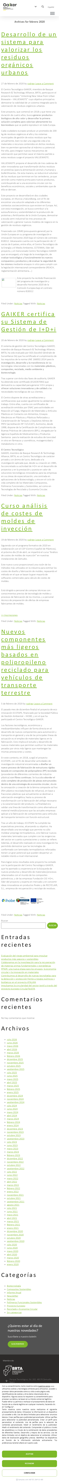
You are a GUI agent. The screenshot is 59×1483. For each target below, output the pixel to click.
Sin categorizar (14, 1312)
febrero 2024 (13, 1122)
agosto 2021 (13, 1205)
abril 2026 (12, 1049)
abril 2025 (12, 1082)
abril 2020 (12, 1254)
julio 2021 (12, 1208)
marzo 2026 (13, 1052)
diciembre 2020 (15, 1231)
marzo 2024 (13, 1119)
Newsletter (12, 1296)
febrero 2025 (13, 1089)
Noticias (18, 303)
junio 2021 (12, 1211)
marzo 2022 (13, 1185)
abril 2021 (12, 1218)
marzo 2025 (13, 1086)
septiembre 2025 (15, 1069)
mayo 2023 (12, 1148)
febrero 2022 (13, 1188)
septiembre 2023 (15, 1139)
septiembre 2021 (15, 1201)
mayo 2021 (12, 1215)
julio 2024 (12, 1105)
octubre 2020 (14, 1238)
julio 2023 (12, 1142)
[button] (36, 6)
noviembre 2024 (15, 1099)
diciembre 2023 (15, 1129)
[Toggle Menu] (52, 13)
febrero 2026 (13, 1056)
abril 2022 (12, 1182)
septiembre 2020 (15, 1241)
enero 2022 (13, 1191)
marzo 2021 (13, 1221)
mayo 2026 (12, 1046)
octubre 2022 (14, 1165)
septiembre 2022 (15, 1168)
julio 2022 (12, 1172)
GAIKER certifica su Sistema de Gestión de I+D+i (28, 322)
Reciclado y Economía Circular (22, 1309)
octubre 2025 (14, 1066)
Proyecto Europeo (16, 1306)
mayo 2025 (12, 1079)
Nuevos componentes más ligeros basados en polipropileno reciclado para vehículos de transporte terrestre (25, 662)
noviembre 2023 (15, 1132)
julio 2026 (12, 1039)
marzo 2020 (13, 1258)
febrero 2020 (13, 1261)
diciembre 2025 (15, 1059)
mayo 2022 (12, 1178)
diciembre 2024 (15, 1096)
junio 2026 (12, 1043)
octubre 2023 (14, 1135)
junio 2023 (12, 1145)
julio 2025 (12, 1072)
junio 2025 (12, 1076)
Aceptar (29, 1454)
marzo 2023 (13, 1152)
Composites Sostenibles (19, 1289)
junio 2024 (12, 1109)
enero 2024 (13, 1125)
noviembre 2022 (15, 1162)
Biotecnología (14, 1286)
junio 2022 (12, 1175)
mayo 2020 (12, 1251)
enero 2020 (13, 1264)
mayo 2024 (12, 1112)
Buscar (4, 920)
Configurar (29, 1473)
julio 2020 (12, 1244)
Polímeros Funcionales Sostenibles (24, 1302)
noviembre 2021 (15, 1195)
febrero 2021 (13, 1224)
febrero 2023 (13, 1155)
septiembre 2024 (15, 1102)
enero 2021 (13, 1228)
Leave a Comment (44, 83)
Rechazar (29, 1464)
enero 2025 (13, 1092)
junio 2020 (12, 1248)
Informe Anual (14, 1292)
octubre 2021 (14, 1198)
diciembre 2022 (15, 1158)
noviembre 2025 (15, 1063)
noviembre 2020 (15, 1235)
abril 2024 (12, 1115)
